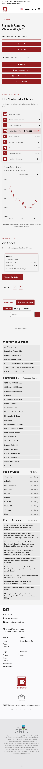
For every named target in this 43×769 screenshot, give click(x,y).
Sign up (27, 9)
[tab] (7, 308)
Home (5, 641)
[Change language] (22, 9)
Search (22, 638)
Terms (5, 658)
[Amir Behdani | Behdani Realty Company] (21, 682)
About (5, 638)
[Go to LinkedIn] (7, 609)
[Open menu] (39, 9)
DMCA (5, 661)
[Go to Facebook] (4, 609)
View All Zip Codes (11, 277)
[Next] (21, 287)
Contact (6, 647)
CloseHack (27, 710)
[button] (21, 131)
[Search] (37, 314)
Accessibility (7, 664)
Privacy (6, 655)
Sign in (34, 9)
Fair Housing (8, 666)
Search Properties (26, 641)
